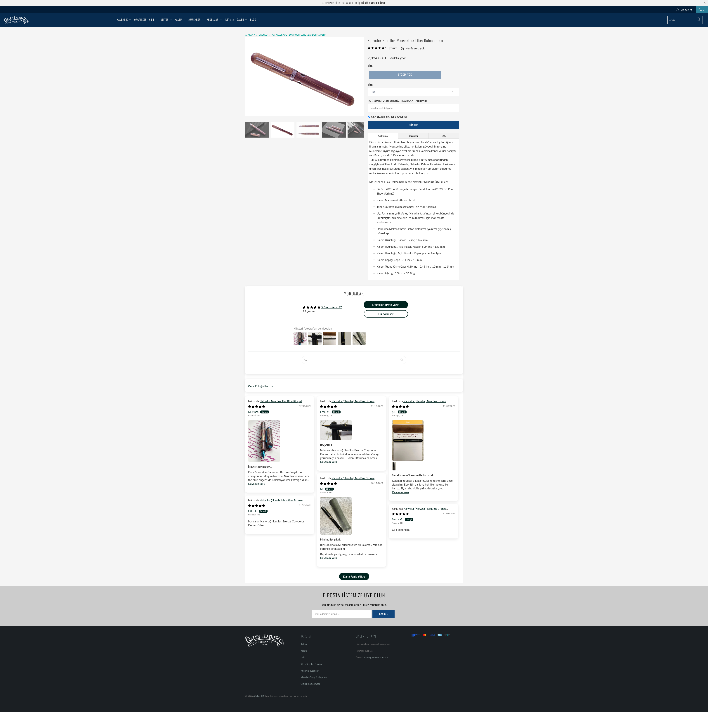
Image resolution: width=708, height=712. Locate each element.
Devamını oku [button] (256, 483)
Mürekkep (194, 19)
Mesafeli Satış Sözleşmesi (314, 677)
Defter (165, 19)
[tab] (383, 136)
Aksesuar (212, 19)
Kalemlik (122, 19)
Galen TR (259, 696)
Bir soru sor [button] (385, 314)
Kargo (304, 650)
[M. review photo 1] (351, 516)
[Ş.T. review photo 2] (396, 466)
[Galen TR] (58, 20)
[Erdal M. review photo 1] (351, 430)
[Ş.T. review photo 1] (423, 440)
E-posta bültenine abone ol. (389, 117)
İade (303, 657)
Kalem (178, 19)
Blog (253, 19)
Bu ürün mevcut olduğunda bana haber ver (397, 100)
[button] (376, 48)
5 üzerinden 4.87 (331, 307)
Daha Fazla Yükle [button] (354, 576)
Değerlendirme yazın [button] (385, 304)
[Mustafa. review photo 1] (279, 441)
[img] (256, 406)
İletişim (229, 19)
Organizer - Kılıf (144, 19)
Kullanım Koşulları (310, 670)
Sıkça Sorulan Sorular (311, 664)
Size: (370, 84)
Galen (241, 19)
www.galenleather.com (376, 657)
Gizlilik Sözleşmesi (310, 683)
